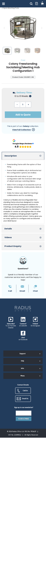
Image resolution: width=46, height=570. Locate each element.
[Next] (41, 28)
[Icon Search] (31, 3)
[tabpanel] (23, 192)
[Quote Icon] (36, 4)
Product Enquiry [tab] (12, 246)
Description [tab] (11, 155)
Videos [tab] (8, 237)
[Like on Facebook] (23, 336)
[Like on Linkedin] (23, 322)
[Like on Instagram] (35, 322)
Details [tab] (8, 228)
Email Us (25, 398)
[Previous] (4, 28)
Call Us (25, 390)
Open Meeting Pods (11, 8)
